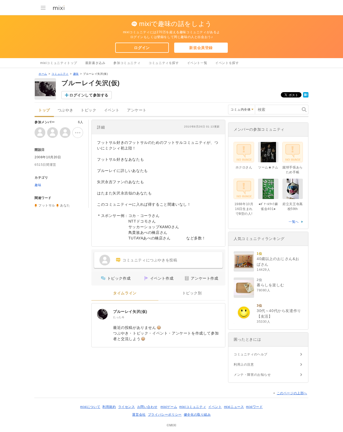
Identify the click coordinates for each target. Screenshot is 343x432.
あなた (65, 205)
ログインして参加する (89, 95)
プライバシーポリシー (165, 414)
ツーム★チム (268, 167)
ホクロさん (244, 167)
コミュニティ (60, 73)
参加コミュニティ (126, 63)
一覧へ (294, 222)
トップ (44, 110)
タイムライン (125, 293)
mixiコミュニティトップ (58, 63)
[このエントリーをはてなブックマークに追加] (305, 96)
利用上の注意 (244, 364)
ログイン (142, 48)
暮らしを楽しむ (270, 285)
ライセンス (126, 407)
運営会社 (139, 414)
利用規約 (109, 407)
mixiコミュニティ (192, 407)
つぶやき (65, 110)
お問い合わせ (147, 407)
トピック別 (192, 293)
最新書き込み (95, 63)
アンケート (137, 110)
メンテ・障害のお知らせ (252, 375)
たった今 (118, 317)
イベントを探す (227, 63)
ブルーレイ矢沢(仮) (130, 311)
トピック (88, 110)
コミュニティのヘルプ (250, 354)
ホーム (43, 73)
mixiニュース (234, 407)
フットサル (46, 205)
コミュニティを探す (163, 63)
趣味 (76, 73)
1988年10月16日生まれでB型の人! (243, 209)
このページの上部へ (292, 393)
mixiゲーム (169, 407)
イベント (112, 110)
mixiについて (90, 407)
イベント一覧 (197, 63)
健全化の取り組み (197, 414)
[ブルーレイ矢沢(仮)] (102, 314)
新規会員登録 (201, 48)
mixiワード (254, 407)
